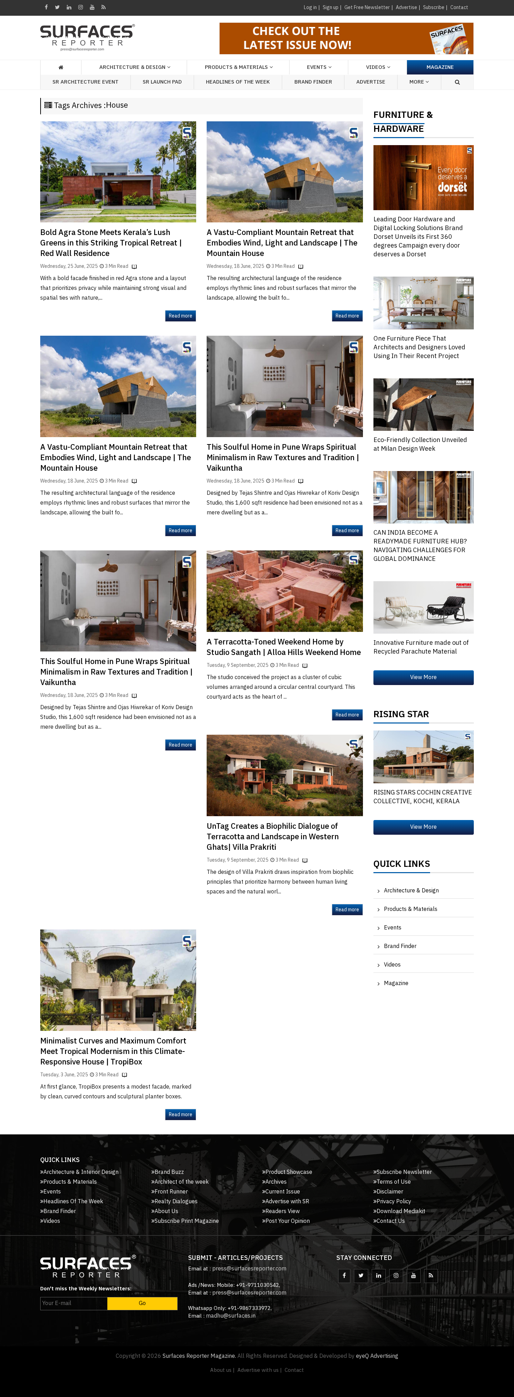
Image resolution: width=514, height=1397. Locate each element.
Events (392, 928)
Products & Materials (410, 909)
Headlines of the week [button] (238, 82)
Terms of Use (394, 1182)
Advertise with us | (259, 1370)
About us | (222, 1370)
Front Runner (171, 1192)
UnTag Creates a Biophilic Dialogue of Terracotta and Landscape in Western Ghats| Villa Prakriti (273, 837)
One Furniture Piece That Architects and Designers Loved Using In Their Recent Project (419, 348)
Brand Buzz (169, 1172)
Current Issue (282, 1192)
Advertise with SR (287, 1201)
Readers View (282, 1211)
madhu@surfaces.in (231, 1316)
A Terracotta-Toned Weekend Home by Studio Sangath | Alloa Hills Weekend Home (284, 647)
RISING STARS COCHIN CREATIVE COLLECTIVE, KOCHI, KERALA (422, 797)
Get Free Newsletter (367, 7)
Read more (180, 316)
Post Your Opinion (287, 1221)
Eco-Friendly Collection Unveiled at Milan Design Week (420, 444)
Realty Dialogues (176, 1201)
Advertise (406, 7)
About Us (166, 1211)
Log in (310, 7)
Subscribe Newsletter (404, 1172)
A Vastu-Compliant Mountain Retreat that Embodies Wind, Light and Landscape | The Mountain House (282, 243)
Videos (375, 67)
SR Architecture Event (85, 82)
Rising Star (401, 716)
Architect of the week (182, 1182)
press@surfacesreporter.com (249, 1269)
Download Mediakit (401, 1211)
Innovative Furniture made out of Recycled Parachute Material (421, 647)
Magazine (440, 67)
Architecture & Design (411, 891)
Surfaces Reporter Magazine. (199, 1356)
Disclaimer (390, 1192)
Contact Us (391, 1221)
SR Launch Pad (162, 82)
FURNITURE (398, 117)
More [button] (417, 82)
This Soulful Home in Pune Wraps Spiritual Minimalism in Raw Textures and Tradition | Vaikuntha (283, 458)
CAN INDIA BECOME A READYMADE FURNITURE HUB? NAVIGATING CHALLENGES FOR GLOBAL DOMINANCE (420, 546)
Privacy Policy (394, 1201)
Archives (276, 1182)
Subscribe (433, 7)
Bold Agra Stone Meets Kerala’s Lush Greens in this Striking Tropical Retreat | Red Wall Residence (111, 243)
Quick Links (401, 866)
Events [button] (317, 67)
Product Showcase (288, 1172)
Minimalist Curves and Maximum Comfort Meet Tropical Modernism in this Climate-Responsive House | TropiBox (113, 1052)
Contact (459, 7)
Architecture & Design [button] (132, 67)
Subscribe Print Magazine (187, 1221)
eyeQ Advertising (377, 1356)
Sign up (330, 7)
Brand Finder (313, 82)
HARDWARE (398, 131)
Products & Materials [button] (236, 67)
